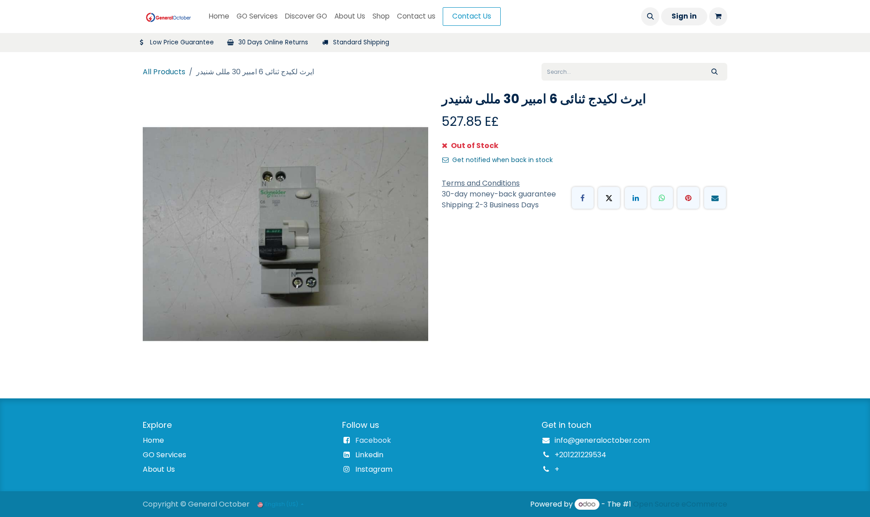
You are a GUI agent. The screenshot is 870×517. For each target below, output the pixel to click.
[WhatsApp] (662, 198)
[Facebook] (583, 198)
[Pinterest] (688, 198)
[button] (650, 16)
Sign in (684, 16)
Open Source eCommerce (680, 504)
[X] (609, 198)
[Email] (715, 198)
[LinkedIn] (636, 198)
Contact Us (471, 16)
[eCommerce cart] (718, 16)
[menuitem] (219, 16)
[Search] (714, 72)
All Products (164, 72)
